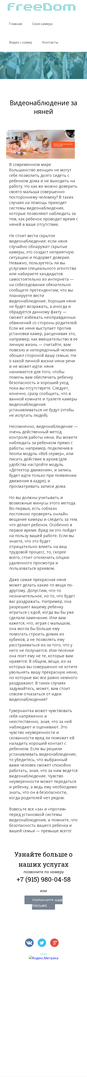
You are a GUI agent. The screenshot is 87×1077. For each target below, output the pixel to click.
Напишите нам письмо (47, 902)
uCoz (43, 954)
